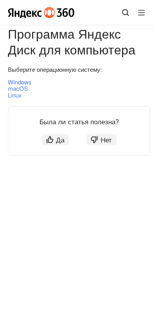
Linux (15, 95)
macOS (18, 88)
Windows (20, 82)
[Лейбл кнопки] (141, 12)
